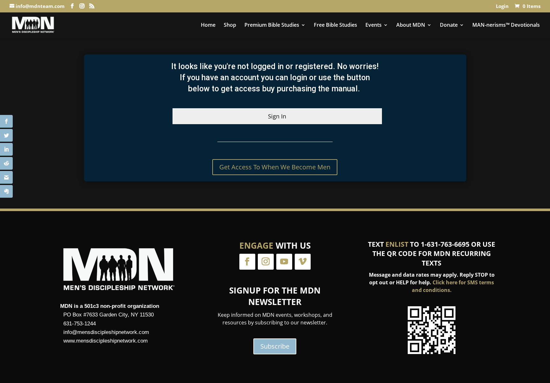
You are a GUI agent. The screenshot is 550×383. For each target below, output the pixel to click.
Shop (230, 25)
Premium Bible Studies (271, 25)
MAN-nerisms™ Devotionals (506, 25)
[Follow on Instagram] (266, 262)
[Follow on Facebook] (247, 262)
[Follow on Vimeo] (303, 262)
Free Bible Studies (335, 25)
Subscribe (274, 346)
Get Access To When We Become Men (274, 167)
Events (373, 25)
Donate (449, 25)
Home (208, 25)
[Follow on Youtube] (284, 262)
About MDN (410, 25)
